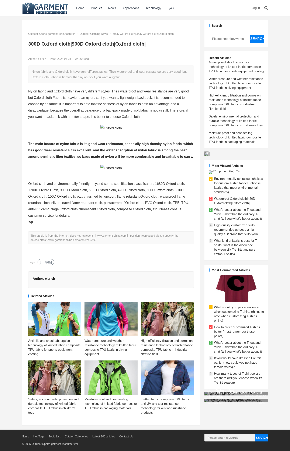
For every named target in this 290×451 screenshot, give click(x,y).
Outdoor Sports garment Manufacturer (51, 33)
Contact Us (126, 436)
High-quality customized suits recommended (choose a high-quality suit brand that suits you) (236, 229)
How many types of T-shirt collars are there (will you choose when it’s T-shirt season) (238, 378)
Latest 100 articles (103, 436)
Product (96, 8)
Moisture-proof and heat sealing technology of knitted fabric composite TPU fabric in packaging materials (110, 403)
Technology (153, 8)
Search (257, 38)
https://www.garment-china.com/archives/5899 (68, 240)
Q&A (171, 8)
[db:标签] (46, 262)
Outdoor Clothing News (94, 33)
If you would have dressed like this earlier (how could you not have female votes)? (238, 362)
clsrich (42, 58)
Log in (256, 8)
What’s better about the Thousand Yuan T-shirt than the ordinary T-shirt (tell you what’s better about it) (238, 214)
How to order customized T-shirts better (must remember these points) (237, 331)
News (112, 8)
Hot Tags (38, 436)
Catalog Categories (76, 436)
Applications (130, 8)
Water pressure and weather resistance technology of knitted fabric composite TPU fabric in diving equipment (236, 83)
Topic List (55, 436)
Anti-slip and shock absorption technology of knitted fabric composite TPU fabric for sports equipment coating (236, 66)
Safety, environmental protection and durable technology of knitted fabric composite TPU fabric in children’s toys (236, 120)
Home (80, 8)
